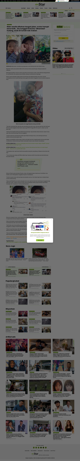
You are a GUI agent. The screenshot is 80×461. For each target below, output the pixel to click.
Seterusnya (40, 240)
